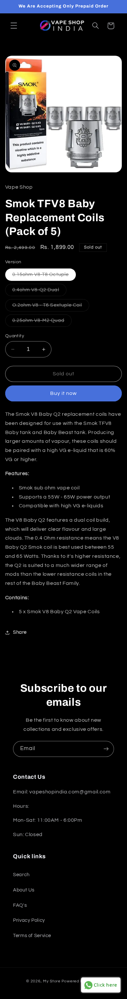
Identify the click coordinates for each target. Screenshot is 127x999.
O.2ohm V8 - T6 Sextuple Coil (50, 306)
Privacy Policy (29, 920)
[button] (13, 25)
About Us (24, 890)
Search (21, 874)
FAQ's (20, 905)
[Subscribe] (106, 749)
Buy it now (63, 393)
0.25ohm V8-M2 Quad (42, 322)
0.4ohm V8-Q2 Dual (39, 291)
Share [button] (20, 632)
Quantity (14, 336)
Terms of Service (32, 935)
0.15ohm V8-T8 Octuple (44, 276)
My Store (52, 981)
